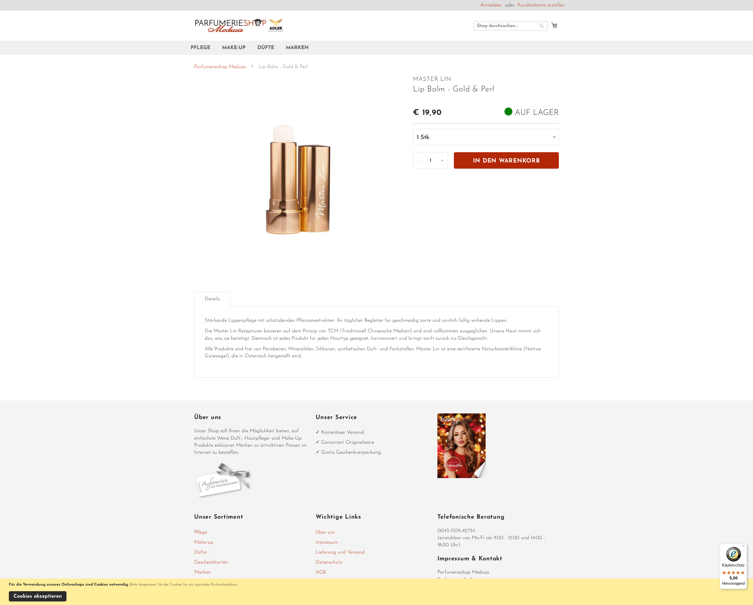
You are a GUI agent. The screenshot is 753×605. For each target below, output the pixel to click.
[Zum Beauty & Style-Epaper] (461, 476)
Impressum (327, 542)
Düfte (200, 552)
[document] (377, 591)
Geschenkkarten (211, 562)
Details (212, 298)
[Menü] (743, 547)
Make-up (203, 542)
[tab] (212, 299)
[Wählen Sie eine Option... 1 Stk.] (486, 137)
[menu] (376, 48)
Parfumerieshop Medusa (220, 66)
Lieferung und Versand (340, 552)
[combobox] (510, 26)
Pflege (200, 532)
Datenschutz (329, 562)
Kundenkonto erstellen (541, 5)
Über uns (325, 532)
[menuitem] (203, 48)
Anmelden (491, 5)
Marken (202, 572)
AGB (321, 572)
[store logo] (239, 25)
